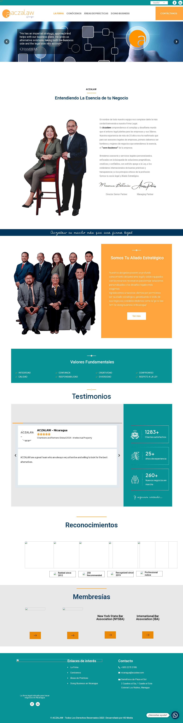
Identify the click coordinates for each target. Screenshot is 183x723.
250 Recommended (94, 574)
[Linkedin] (180, 3)
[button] (15, 455)
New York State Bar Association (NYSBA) (110, 617)
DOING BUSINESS (120, 13)
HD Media (128, 718)
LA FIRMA (58, 13)
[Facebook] (175, 3)
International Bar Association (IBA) (147, 617)
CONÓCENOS (73, 13)
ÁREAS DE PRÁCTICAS (96, 13)
